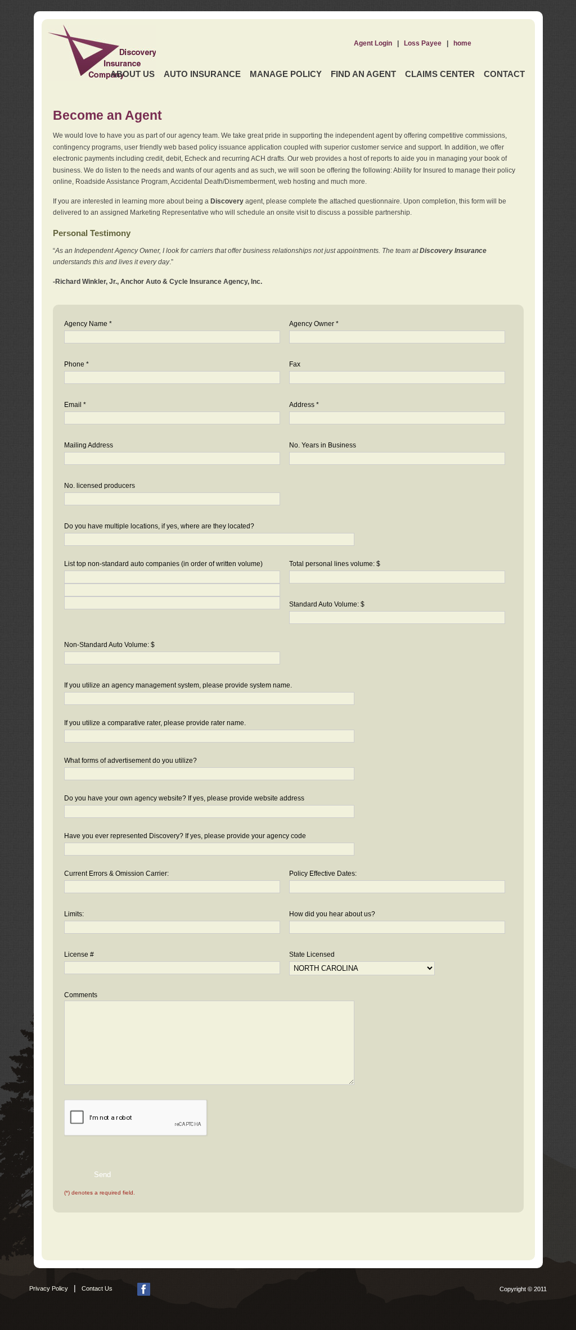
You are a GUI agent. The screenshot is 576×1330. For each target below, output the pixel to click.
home (462, 43)
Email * (75, 404)
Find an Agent (363, 74)
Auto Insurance (202, 74)
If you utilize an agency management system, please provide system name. (178, 685)
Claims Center (440, 74)
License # (79, 954)
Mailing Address (88, 445)
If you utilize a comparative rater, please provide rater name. (155, 723)
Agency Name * (88, 323)
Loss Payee (423, 43)
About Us (132, 74)
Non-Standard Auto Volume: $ (109, 644)
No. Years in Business (322, 445)
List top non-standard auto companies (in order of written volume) (163, 563)
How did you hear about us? (332, 914)
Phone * (76, 364)
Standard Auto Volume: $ (326, 604)
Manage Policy (286, 74)
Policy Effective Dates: (323, 873)
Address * (304, 404)
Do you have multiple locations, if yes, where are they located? (159, 526)
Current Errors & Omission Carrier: (116, 873)
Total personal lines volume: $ (334, 563)
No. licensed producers (99, 485)
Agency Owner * (314, 323)
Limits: (74, 914)
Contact (504, 74)
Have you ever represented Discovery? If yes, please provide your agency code (185, 836)
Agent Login (373, 43)
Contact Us (97, 1288)
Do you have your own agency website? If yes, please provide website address (184, 798)
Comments (80, 995)
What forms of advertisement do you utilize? (130, 760)
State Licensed (312, 954)
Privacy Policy (48, 1288)
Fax (294, 364)
